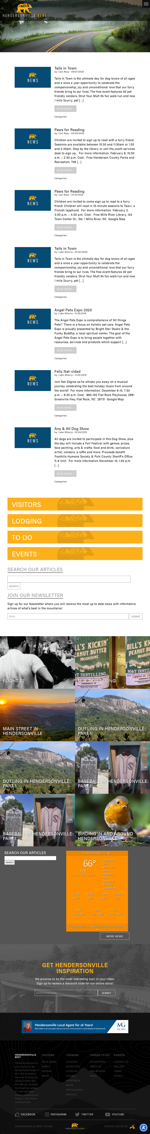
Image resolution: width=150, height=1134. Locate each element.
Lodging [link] (27, 521)
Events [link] (24, 554)
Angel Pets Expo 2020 (73, 309)
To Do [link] (22, 537)
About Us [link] (96, 1066)
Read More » (65, 108)
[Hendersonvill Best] (75, 1126)
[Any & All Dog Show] (33, 437)
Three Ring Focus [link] (132, 1126)
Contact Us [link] (121, 1061)
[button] (136, 616)
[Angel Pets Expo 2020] (33, 319)
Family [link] (46, 1066)
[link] (28, 1114)
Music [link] (45, 1075)
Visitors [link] (26, 504)
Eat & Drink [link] (49, 1061)
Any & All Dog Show (71, 428)
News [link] (93, 1075)
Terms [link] (118, 1071)
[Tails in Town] (33, 77)
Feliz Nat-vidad (67, 371)
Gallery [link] (119, 1066)
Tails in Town (65, 68)
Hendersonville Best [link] (24, 10)
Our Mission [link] (97, 1071)
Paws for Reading (69, 129)
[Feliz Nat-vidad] (33, 380)
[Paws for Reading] (33, 138)
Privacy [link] (118, 1075)
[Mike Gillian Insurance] (75, 1026)
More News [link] (114, 936)
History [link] (47, 1071)
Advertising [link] (97, 1061)
